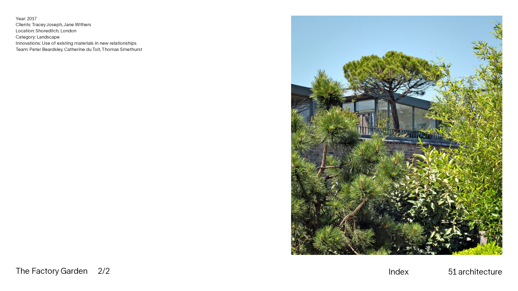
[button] (388, 145)
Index (398, 271)
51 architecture (475, 271)
